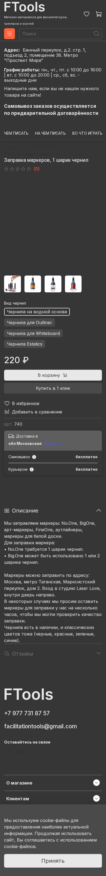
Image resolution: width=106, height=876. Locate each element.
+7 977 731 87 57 (27, 713)
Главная (13, 147)
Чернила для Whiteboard (33, 333)
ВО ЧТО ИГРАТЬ (87, 133)
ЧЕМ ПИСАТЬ (16, 133)
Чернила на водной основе (37, 311)
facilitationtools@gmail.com (40, 726)
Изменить (52, 443)
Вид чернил (15, 303)
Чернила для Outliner (29, 322)
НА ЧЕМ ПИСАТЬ (50, 133)
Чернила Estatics (24, 344)
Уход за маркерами (25, 154)
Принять (53, 861)
